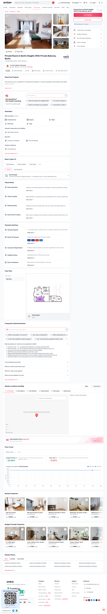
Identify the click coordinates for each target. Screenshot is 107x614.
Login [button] (94, 3)
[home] (7, 2)
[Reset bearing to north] (7, 429)
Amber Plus (58, 589)
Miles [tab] (86, 386)
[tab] (9, 391)
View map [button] (30, 67)
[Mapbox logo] (9, 432)
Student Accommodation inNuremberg (88, 566)
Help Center (75, 583)
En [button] (86, 3)
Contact (74, 586)
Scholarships (58, 599)
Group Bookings (42, 593)
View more (30, 232)
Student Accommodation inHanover (87, 563)
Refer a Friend (42, 589)
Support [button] (76, 3)
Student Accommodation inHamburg (13, 566)
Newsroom (57, 586)
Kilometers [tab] (97, 386)
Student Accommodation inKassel (37, 566)
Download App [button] (65, 3)
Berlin (18, 11)
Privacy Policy (75, 593)
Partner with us (42, 599)
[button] (19, 589)
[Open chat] (104, 611)
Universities (41, 602)
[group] (48, 293)
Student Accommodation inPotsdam (38, 563)
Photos (10, 51)
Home (6, 11)
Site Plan (9, 279)
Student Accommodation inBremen (62, 566)
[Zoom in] (7, 424)
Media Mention (59, 593)
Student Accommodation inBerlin (12, 563)
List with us (41, 596)
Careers (40, 605)
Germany (12, 11)
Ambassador (58, 596)
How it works (41, 586)
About (40, 583)
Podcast (57, 583)
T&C (73, 589)
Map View (20, 51)
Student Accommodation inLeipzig (62, 563)
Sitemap (74, 596)
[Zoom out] (7, 427)
